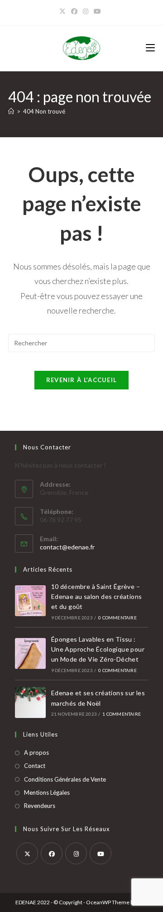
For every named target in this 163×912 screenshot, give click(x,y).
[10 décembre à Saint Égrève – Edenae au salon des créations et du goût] (30, 600)
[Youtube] (100, 853)
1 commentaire (121, 714)
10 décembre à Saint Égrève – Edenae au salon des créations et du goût (96, 597)
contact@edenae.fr (67, 547)
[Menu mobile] (150, 48)
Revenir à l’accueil (81, 380)
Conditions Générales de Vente (65, 779)
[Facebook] (74, 11)
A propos (36, 752)
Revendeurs (39, 805)
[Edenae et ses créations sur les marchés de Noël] (30, 702)
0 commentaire (117, 617)
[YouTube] (97, 11)
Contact (34, 765)
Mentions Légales (47, 792)
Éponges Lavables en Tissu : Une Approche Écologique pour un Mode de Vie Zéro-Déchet (97, 649)
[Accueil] (11, 111)
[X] (63, 11)
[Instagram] (85, 11)
